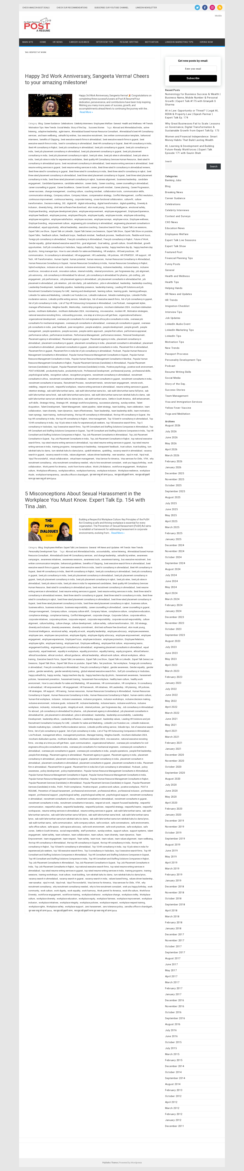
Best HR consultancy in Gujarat (107, 143)
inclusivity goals (58, 707)
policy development (50, 771)
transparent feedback (108, 446)
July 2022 (171, 688)
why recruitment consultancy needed (70, 462)
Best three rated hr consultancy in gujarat (48, 171)
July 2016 (171, 1030)
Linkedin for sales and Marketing (44, 295)
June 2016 (171, 1036)
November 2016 (174, 1006)
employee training (54, 643)
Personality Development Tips (43, 551)
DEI (63, 203)
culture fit (128, 199)
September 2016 (175, 1018)
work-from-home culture (79, 466)
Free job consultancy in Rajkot (118, 239)
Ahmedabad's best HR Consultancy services (71, 555)
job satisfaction (90, 283)
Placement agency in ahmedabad (44, 339)
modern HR (120, 311)
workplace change (111, 894)
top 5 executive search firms (67, 426)
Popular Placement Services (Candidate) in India (82, 367)
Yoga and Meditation (177, 413)
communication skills (133, 191)
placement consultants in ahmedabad (60, 763)
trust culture (126, 446)
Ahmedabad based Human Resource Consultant (95, 131)
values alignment (78, 454)
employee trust (72, 643)
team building (118, 407)
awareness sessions (72, 559)
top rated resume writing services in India (104, 870)
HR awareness (93, 683)
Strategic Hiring (47, 403)
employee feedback (38, 215)
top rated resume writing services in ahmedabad (65, 442)
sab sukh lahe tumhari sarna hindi (104, 815)
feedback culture (50, 235)
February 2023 (173, 676)
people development (113, 327)
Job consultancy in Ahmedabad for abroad (64, 275)
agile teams (64, 131)
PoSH (60, 787)
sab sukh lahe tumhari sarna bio (91, 391)
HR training (61, 691)
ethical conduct (55, 655)
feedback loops (67, 235)
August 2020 (172, 778)
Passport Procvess (176, 353)
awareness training (110, 559)
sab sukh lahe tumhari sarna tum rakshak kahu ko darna (118, 395)
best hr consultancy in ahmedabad (75, 143)
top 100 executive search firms (120, 422)
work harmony (89, 890)
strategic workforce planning (84, 403)
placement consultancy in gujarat (57, 343)
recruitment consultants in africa (59, 799)
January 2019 (173, 880)
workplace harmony (86, 470)
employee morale (114, 215)
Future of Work (141, 239)
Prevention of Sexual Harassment (54, 791)
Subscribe (193, 78)
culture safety (99, 623)
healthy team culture (119, 679)
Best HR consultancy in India (137, 143)
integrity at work (75, 707)
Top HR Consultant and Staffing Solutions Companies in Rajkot (119, 858)
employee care (36, 635)
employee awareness (138, 631)
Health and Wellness (132, 123)
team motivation (142, 411)
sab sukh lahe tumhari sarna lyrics (74, 395)
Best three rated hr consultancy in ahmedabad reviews (124, 167)
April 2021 (171, 730)
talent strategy (104, 407)
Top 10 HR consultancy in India (106, 846)
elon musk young (96, 207)
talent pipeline (88, 407)
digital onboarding (87, 203)
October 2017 (173, 946)
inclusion (56, 699)
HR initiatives (101, 687)
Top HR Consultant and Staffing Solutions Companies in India (115, 430)
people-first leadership (140, 751)
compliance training (59, 615)
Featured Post (173, 252)
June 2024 (171, 581)
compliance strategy (38, 615)
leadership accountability (119, 715)
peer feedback (59, 327)
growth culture (118, 243)
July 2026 (171, 431)
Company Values (79, 195)
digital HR (71, 203)
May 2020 (171, 796)
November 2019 (174, 826)
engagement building (39, 647)
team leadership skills (122, 411)
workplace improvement (128, 898)
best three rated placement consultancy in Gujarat (101, 175)
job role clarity (75, 283)
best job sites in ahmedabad (118, 155)
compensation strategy (100, 195)
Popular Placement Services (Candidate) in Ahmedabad (99, 363)
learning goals (120, 291)
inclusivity (44, 707)
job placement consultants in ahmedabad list (119, 279)
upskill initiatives (93, 450)
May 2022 (171, 700)
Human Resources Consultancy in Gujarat (48, 263)
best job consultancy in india (52, 575)
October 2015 (173, 1042)
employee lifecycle (77, 215)
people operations (51, 331)
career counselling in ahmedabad (132, 183)
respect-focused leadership (125, 803)
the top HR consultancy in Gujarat (129, 415)
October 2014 (173, 1072)
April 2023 (171, 665)
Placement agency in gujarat (75, 339)
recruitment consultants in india (136, 379)
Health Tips (172, 282)
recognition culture (59, 375)
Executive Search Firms (110, 227)
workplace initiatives (48, 902)
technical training (65, 415)
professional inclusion (128, 791)
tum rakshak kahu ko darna (99, 874)
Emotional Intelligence (116, 207)
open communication (80, 743)
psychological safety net (93, 795)
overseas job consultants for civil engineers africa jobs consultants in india (93, 319)
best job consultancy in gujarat (109, 147)
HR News (58, 42)
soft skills (33, 403)
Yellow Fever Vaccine (178, 407)
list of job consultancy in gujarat (136, 299)
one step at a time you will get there (100, 315)
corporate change (101, 615)
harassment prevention (49, 679)
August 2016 (172, 1024)
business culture (139, 603)
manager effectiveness (40, 307)
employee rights (36, 643)
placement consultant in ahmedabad (123, 343)
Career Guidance (79, 42)
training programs (60, 446)
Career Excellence (65, 187)
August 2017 (172, 958)
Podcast (117, 351)
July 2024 (171, 575)
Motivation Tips (36, 127)
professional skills (141, 371)
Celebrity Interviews (83, 123)
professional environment (84, 791)
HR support (140, 255)
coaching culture (75, 191)
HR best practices (125, 251)
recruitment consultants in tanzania (45, 383)
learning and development (83, 291)
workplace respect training (132, 902)
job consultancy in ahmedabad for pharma (107, 275)
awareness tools (92, 559)
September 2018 (175, 904)
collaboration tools (112, 191)
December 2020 (174, 754)
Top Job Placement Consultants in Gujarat (95, 862)
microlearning (92, 311)
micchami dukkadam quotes (42, 739)
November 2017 (174, 940)
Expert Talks (34, 235)
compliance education (139, 611)
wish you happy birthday (134, 462)
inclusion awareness (72, 699)
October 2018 (173, 898)
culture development (81, 623)
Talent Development (50, 407)
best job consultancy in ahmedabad (76, 147)
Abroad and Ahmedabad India (127, 127)
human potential (77, 259)
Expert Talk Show (115, 231)
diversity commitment (82, 627)
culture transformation (118, 623)
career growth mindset (102, 187)
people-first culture (114, 331)
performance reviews (111, 335)
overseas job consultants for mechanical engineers (93, 747)
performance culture (38, 335)
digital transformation (107, 203)
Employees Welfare (103, 123)
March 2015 (172, 1054)
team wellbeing (145, 838)
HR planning (131, 687)
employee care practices (56, 635)
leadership (125, 283)
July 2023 (171, 647)
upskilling (107, 450)
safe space (53, 827)
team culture (97, 835)
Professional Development (96, 371)
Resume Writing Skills (178, 371)
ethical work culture (110, 655)
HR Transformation (44, 259)
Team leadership (102, 411)
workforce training (71, 894)
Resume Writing (129, 42)
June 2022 (171, 694)
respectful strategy (114, 807)
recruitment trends (94, 383)
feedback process (105, 235)
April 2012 (171, 1102)
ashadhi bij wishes (67, 135)
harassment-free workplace (95, 679)
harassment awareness (127, 675)
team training (49, 415)
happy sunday (102, 247)
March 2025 (172, 527)
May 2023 (171, 659)
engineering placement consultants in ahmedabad (118, 647)
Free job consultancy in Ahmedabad (84, 239)
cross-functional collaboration (108, 199)
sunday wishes (128, 403)
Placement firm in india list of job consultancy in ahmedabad (82, 351)
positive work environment (140, 367)
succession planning (109, 403)
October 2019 (173, 832)
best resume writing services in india (79, 167)
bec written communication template (121, 135)
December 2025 (174, 473)
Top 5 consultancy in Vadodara (99, 850)
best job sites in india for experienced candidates (58, 159)
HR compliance (129, 683)
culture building (47, 623)
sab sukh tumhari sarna (95, 399)
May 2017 (171, 970)
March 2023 (172, 670)
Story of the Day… (176, 383)
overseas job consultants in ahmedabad (85, 323)
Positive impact (90, 787)
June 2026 (171, 437)
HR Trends (148, 123)
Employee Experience (138, 211)
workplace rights (37, 906)
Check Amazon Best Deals (35, 7)
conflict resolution (144, 195)
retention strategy (37, 391)
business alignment (106, 179)
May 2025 (171, 515)
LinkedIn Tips (173, 336)
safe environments (140, 823)
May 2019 (171, 856)
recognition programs (80, 375)
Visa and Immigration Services (183, 401)
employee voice (120, 219)
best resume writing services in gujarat (77, 591)
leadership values (111, 719)
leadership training (104, 287)
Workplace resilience (128, 470)
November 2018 (174, 892)
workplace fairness (106, 898)
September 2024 (175, 563)
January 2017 (173, 994)
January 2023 (173, 682)
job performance (50, 279)
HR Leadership (99, 255)
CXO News (171, 222)
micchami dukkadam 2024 (117, 307)
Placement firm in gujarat (40, 351)
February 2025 (173, 533)
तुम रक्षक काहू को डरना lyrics (101, 474)
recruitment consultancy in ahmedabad (111, 375)
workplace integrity (69, 902)
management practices (74, 735)
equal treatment (48, 651)
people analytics (93, 327)
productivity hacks (55, 371)
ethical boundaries (37, 655)
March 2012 (172, 1108)
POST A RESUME (37, 371)
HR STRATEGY (127, 255)
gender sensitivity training (67, 671)
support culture (121, 831)
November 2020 (174, 760)
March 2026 (172, 455)
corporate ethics (138, 615)
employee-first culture (111, 643)
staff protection (88, 831)
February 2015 (173, 1060)
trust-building (139, 446)
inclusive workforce (126, 703)
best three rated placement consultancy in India (59, 603)
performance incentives (61, 335)
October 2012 (173, 1096)
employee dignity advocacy (101, 635)
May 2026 (171, 443)
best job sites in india (52, 583)
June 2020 (171, 790)
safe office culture (37, 827)
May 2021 (171, 724)
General (117, 123)
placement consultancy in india (89, 343)
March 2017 (172, 982)
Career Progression (140, 187)
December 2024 (174, 545)
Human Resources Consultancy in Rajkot (128, 263)
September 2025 (175, 491)
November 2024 (174, 551)
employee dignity (78, 635)
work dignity (60, 890)
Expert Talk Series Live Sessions (90, 231)
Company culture (62, 195)
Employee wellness (139, 219)
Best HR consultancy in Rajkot (43, 147)
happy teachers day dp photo (100, 675)
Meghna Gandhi (60, 307)
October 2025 (173, 485)
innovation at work (49, 271)
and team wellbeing (47, 135)
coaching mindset (93, 191)
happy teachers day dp (121, 247)
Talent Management (71, 407)
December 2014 (174, 1066)
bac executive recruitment (90, 135)
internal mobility (85, 271)
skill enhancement (141, 399)
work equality (74, 890)
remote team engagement (116, 383)
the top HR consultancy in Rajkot (71, 419)
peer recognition (76, 327)
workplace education (67, 898)
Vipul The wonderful (38, 458)
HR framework (87, 687)
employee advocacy (117, 631)
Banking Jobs (173, 180)
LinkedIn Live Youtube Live (74, 295)
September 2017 (175, 952)
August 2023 (172, 641)
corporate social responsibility (126, 619)
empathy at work (77, 631)
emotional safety (137, 207)
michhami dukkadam (47, 311)
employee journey (58, 215)
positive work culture (109, 787)
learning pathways (138, 291)
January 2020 (173, 814)
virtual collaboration (58, 458)
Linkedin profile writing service (63, 299)
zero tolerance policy (113, 906)
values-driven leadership (99, 454)
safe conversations (120, 823)
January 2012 (173, 1120)
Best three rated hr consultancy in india (87, 171)
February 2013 (173, 1090)
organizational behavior (130, 315)
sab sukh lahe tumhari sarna (60, 391)
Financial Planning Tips (179, 258)
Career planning (121, 187)
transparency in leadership (83, 446)
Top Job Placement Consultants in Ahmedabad (104, 434)
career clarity (91, 183)
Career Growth (82, 187)
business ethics (36, 607)
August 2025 (172, 497)
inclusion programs (92, 699)
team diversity (49, 411)
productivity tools (74, 371)
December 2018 (174, 886)
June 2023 (171, 653)
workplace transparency (47, 474)
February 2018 (173, 922)
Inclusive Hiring (94, 267)
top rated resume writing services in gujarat (110, 442)
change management (55, 191)
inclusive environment (75, 267)
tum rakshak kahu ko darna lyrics (67, 450)
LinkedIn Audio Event (177, 324)
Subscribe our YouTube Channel (111, 7)
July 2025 (171, 503)
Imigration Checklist (177, 306)
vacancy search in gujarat (71, 878)
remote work (137, 383)
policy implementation (71, 771)
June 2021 (171, 718)
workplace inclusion (106, 470)
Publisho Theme (110, 1162)
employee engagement (116, 211)
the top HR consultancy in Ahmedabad (93, 415)
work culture (46, 890)
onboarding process (72, 315)
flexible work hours (141, 235)
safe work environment (93, 827)
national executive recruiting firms (45, 315)
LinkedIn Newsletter (146, 7)
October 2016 (173, 1012)
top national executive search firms (92, 866)
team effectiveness (83, 411)
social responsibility (69, 831)
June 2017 (171, 964)
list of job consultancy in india (43, 303)
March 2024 (172, 599)
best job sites (96, 155)
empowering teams (133, 643)
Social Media (63, 127)
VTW (146, 458)
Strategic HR (62, 403)
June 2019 (171, 850)
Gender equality (36, 243)
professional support (47, 795)
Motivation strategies (137, 311)
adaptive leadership (47, 131)
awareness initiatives (51, 559)
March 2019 (172, 868)
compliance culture (118, 611)
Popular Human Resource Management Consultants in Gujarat (98, 355)
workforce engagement (123, 466)
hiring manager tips (48, 251)
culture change (63, 623)
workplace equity (87, 898)
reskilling (33, 387)
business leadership (126, 179)
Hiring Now (206, 42)
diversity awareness (61, 627)
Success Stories (96, 127)
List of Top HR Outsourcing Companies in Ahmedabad (85, 303)
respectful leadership (73, 807)
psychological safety (39, 375)
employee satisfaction (62, 219)
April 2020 (171, 802)
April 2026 (171, 449)
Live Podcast (119, 303)
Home (43, 42)
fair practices (105, 663)
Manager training (95, 735)
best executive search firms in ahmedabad (81, 139)
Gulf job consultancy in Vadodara (59, 247)
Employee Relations (134, 639)
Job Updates (172, 318)
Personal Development (134, 335)
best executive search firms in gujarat (120, 139)
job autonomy (35, 275)
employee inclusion (92, 639)
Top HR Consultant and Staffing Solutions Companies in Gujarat (118, 854)
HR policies (113, 255)
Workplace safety (54, 906)
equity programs (124, 651)
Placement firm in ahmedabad (133, 347)
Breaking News (174, 192)
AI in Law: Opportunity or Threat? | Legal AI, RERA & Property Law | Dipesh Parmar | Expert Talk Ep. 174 (191, 114)
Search (168, 161)
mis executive (106, 311)
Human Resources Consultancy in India (88, 263)
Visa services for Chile (131, 458)
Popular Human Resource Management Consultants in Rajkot (119, 779)
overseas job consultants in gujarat (123, 323)
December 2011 (174, 1126)
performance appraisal (135, 331)
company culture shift (78, 611)
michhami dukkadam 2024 (71, 311)
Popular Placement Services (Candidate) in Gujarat (107, 783)
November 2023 (174, 623)
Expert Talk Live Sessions (76, 547)
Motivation (152, 42)
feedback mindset (85, 235)
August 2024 (172, 569)
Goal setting (104, 243)
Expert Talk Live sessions (134, 227)
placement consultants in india (103, 347)
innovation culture (67, 271)
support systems (138, 831)
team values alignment (125, 838)
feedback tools (123, 235)
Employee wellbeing (90, 643)
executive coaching (88, 227)
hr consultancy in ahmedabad (59, 255)
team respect (69, 838)
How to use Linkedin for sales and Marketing (80, 251)
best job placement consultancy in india (56, 579)
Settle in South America (119, 399)
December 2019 (174, 820)
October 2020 (173, 766)
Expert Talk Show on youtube (138, 231)
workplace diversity (46, 898)
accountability (103, 551)
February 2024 (173, 605)
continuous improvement (41, 199)
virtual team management (82, 458)
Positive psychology (116, 367)
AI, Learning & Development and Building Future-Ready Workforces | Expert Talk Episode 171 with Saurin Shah (189, 150)
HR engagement (82, 255)
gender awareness (119, 667)
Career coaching (107, 183)
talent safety (48, 835)
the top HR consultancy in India (115, 842)
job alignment (142, 271)
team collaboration (81, 835)
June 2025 (171, 509)
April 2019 (171, 862)
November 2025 (174, 479)
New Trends (50, 127)
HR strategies (35, 691)
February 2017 (173, 988)
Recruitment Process (73, 383)
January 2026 (173, 467)
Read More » (86, 112)
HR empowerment (52, 687)
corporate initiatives (38, 619)
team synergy (35, 415)
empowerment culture (58, 223)
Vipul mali (144, 454)
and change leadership (105, 555)
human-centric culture (140, 695)
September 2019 (175, 838)
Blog (40, 123)
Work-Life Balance (102, 466)
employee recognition (39, 219)
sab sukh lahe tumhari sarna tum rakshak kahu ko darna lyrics (119, 819)
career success (36, 191)
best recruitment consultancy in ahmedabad (83, 163)
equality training (107, 651)
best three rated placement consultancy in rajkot (72, 179)
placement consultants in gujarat (71, 347)
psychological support (117, 795)
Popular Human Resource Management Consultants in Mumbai (101, 359)
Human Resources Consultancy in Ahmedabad (127, 259)
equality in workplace (68, 651)
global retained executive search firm (62, 243)
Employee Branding (38, 211)
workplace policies (89, 902)
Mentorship (74, 307)
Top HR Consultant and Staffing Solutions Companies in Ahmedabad (115, 426)
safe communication (62, 823)
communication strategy (40, 195)
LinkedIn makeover (98, 295)
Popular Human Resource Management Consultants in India (117, 775)
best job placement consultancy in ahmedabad (57, 151)
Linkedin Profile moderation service (69, 727)
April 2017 (171, 976)
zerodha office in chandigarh (74, 474)
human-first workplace (39, 699)
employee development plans (63, 211)
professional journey (121, 371)
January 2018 (173, 928)
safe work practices (115, 827)
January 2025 (173, 539)
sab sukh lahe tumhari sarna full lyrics (125, 391)
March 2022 (172, 712)
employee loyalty (96, 215)
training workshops (48, 874)
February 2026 (173, 461)
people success (70, 331)
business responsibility (76, 607)
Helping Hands (173, 288)
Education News (175, 228)
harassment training (70, 679)
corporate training (83, 199)
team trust (95, 838)
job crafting (134, 275)
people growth (131, 327)
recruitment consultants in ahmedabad (67, 379)
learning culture (105, 291)
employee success (83, 219)
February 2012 (173, 1114)
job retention (60, 283)
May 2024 (171, 587)
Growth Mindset (134, 243)
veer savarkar (118, 454)
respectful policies (94, 807)
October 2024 (173, 557)
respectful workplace (66, 387)
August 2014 (172, 1084)
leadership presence (84, 287)
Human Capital (61, 259)
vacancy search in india (57, 454)
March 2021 (172, 736)
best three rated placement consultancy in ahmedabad (84, 599)
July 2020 (171, 784)
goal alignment (89, 243)
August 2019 (172, 844)
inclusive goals (58, 703)
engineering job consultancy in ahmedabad (91, 223)
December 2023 (174, 617)
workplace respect (109, 902)
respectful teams (133, 807)
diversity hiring (45, 207)
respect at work (46, 387)
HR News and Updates (108, 547)
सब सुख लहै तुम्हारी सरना (124, 474)
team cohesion (63, 835)
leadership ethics (51, 719)
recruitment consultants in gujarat (104, 379)
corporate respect (77, 619)
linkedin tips (85, 299)
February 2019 (173, 874)
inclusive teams (131, 267)
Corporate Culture (120, 615)
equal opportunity (50, 227)
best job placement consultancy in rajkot (68, 155)
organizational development (42, 319)
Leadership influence (71, 719)
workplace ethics (66, 470)
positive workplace (130, 787)
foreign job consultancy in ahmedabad (47, 239)
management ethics (52, 735)
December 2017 (174, 934)
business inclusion (54, 607)
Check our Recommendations (72, 7)
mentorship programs (92, 307)
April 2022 (171, 706)
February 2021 (173, 742)
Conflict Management (123, 195)
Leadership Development (41, 287)
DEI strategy (141, 623)
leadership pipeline (63, 287)
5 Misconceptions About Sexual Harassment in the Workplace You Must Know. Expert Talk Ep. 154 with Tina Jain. (85, 499)
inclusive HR (73, 703)
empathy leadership (96, 631)
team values (107, 838)
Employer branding (38, 223)
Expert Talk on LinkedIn (62, 231)
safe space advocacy (70, 827)
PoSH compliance (72, 787)
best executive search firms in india (77, 567)
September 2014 (175, 1078)
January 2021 (173, 748)
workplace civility (130, 894)
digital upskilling (128, 203)
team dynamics (65, 411)
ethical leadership (68, 227)
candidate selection (74, 183)
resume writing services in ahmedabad (96, 387)
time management (97, 419)
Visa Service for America (107, 458)
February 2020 (173, 808)
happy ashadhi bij (85, 247)
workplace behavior (91, 894)
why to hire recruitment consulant (105, 462)
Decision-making (52, 203)
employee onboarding (134, 215)
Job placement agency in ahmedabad (78, 279)
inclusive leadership (112, 267)
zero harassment (93, 906)
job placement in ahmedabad (59, 715)
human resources (95, 259)
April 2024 (171, 593)
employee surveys (102, 219)
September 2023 (175, 635)
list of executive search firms (106, 299)
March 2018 (172, 916)
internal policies (92, 707)
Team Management (176, 395)
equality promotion (89, 651)
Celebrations (67, 123)
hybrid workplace (37, 267)
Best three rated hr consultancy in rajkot (126, 171)
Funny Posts (172, 264)
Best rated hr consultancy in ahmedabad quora (68, 587)
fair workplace (120, 663)
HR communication (111, 683)
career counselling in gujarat (42, 187)
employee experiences (53, 639)
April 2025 (171, 521)
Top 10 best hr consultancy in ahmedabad (128, 419)
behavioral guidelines (71, 563)
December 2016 (174, 1000)
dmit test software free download (70, 207)
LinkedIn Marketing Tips (179, 42)
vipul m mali (132, 454)
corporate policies (58, 619)
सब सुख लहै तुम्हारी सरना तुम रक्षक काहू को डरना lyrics (95, 910)
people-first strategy (38, 755)
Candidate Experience (52, 183)
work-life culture (130, 890)
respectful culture (53, 807)
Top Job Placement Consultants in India (70, 438)
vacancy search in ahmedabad (127, 450)
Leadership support (92, 719)
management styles (135, 303)
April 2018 (171, 910)
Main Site (27, 42)
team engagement (52, 838)
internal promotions (104, 271)
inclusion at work (55, 267)
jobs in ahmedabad (109, 283)
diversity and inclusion (39, 627)
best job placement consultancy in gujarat (101, 151)
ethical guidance (72, 655)
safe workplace (134, 827)
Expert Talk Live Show (39, 231)
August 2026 (172, 425)
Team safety (83, 838)
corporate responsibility (98, 619)
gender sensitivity (44, 671)
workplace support (74, 906)
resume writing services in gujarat (132, 387)
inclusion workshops (114, 699)
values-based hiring (118, 878)
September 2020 (175, 772)
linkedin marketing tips (119, 295)
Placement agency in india (102, 339)
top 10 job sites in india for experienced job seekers (80, 422)
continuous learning (63, 199)
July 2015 (171, 1048)
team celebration (135, 407)
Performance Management (86, 335)
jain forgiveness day (124, 271)
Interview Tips (104, 42)
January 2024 (173, 611)
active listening (119, 551)
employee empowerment (91, 211)
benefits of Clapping (49, 139)
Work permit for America (54, 466)
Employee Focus (73, 639)
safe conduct (102, 823)
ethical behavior (141, 651)
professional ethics (107, 791)
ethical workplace (129, 655)
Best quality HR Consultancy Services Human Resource (110, 159)
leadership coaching (142, 283)
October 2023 (173, 629)
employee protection (113, 639)
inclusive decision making (137, 699)
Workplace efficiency (47, 470)
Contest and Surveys (177, 216)
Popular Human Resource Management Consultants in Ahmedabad (116, 771)
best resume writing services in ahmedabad (126, 163)
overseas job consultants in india (92, 751)
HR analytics (109, 251)
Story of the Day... (79, 127)
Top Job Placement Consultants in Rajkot (109, 438)
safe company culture (84, 823)
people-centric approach (91, 331)
